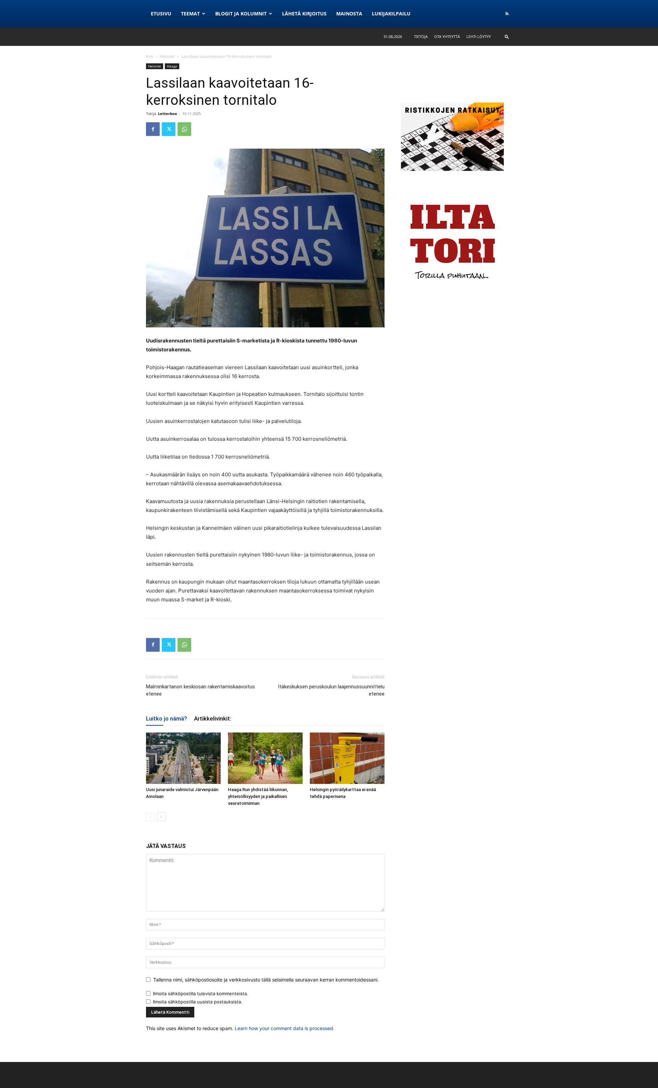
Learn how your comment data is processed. (284, 1028)
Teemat (190, 13)
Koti (149, 56)
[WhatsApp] (184, 129)
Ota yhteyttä (447, 36)
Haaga (172, 66)
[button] (507, 36)
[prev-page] (150, 817)
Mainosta (349, 13)
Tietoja (421, 36)
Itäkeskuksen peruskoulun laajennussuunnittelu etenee (331, 690)
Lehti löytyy (478, 36)
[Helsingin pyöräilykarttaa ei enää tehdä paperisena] (347, 758)
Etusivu (161, 13)
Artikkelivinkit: (212, 718)
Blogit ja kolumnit (241, 13)
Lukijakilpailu (391, 13)
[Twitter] (168, 129)
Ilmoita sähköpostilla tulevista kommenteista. (200, 993)
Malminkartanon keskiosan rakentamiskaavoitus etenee (200, 690)
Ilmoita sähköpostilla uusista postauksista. (197, 1001)
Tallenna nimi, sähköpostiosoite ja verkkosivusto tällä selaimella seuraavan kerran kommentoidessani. (266, 980)
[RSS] (507, 13)
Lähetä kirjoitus (304, 13)
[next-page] (161, 817)
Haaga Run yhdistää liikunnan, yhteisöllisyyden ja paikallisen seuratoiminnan (258, 796)
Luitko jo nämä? (166, 718)
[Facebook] (153, 129)
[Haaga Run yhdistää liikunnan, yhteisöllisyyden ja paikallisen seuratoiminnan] (265, 758)
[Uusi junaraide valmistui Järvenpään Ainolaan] (183, 758)
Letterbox (167, 113)
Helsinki (167, 56)
